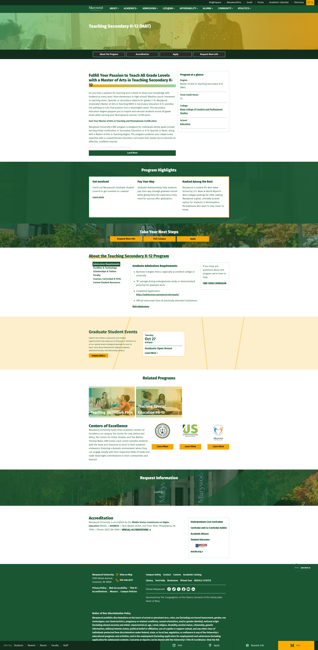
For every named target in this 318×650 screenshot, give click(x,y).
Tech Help (160, 580)
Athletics (243, 8)
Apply (175, 54)
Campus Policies (128, 591)
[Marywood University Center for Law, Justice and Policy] (162, 430)
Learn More (162, 446)
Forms (261, 2)
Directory (299, 2)
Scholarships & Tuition (104, 271)
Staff (65, 645)
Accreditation (142, 54)
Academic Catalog (192, 574)
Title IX (133, 588)
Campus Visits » (98, 355)
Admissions (149, 8)
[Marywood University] (96, 8)
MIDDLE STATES (202, 580)
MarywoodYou (234, 2)
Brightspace (215, 2)
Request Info (257, 645)
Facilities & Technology (105, 267)
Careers (177, 574)
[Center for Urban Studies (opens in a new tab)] (190, 430)
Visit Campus (159, 239)
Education (185, 124)
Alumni (207, 8)
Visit (180, 645)
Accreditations (99, 591)
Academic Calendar (279, 2)
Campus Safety (153, 574)
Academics (130, 8)
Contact (167, 574)
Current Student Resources (106, 282)
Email (249, 2)
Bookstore (172, 580)
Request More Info (209, 54)
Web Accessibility (118, 588)
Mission (114, 591)
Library (149, 580)
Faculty (96, 275)
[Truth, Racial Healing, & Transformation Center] (218, 432)
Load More (132, 153)
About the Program (109, 54)
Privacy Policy (99, 588)
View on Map (126, 574)
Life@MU (168, 8)
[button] (302, 568)
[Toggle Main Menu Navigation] (310, 2)
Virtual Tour (186, 580)
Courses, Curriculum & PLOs (107, 279)
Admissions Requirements (106, 264)
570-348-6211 (126, 580)
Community (224, 8)
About (113, 8)
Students (18, 645)
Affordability (188, 8)
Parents (31, 645)
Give (298, 645)
